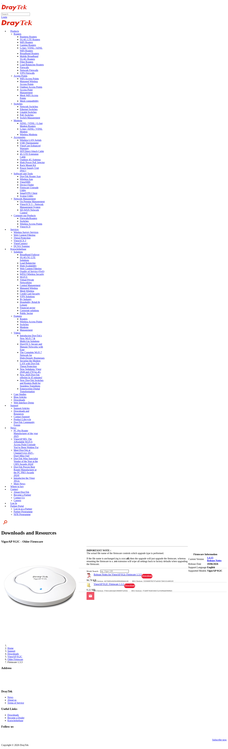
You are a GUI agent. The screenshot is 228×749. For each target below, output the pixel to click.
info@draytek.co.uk (11, 682)
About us (11, 700)
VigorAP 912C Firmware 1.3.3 (109, 584)
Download (147, 575)
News (10, 697)
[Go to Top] (1, 2)
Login (4, 17)
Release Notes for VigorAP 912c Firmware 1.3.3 (117, 574)
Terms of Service (15, 703)
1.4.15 (210, 557)
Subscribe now (219, 739)
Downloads (13, 715)
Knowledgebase (15, 720)
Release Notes (214, 560)
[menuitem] (13, 31)
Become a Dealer (15, 717)
